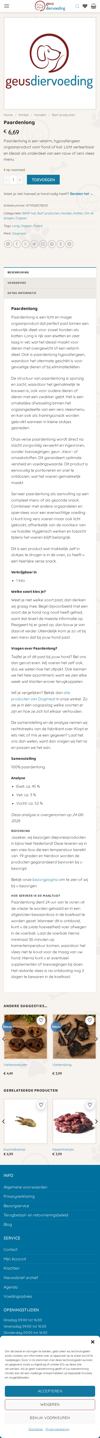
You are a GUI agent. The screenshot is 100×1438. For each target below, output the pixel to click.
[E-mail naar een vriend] (43, 244)
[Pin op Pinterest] (52, 244)
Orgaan (21, 218)
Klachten (11, 1268)
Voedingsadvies (18, 1296)
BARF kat (29, 213)
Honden (40, 115)
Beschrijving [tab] (18, 272)
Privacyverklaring (57, 1429)
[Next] (96, 1048)
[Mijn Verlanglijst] (85, 6)
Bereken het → (81, 194)
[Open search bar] (77, 6)
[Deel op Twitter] (34, 244)
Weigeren (50, 1404)
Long (15, 226)
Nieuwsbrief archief (21, 1277)
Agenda (11, 1287)
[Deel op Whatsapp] (8, 244)
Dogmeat (19, 233)
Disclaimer (36, 1429)
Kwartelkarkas (14, 1149)
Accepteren (50, 1391)
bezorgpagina (45, 879)
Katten (78, 213)
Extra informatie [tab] (22, 293)
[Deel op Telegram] (69, 244)
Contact (10, 1249)
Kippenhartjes (63, 1149)
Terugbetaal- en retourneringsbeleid (36, 1214)
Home (8, 115)
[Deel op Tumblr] (61, 244)
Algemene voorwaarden (25, 1187)
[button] (92, 1341)
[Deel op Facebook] (17, 244)
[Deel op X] (26, 244)
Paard (37, 226)
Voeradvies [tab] (17, 282)
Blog (8, 1224)
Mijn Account (15, 1258)
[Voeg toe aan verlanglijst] (41, 1020)
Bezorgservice (16, 1205)
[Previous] (4, 1048)
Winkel (23, 115)
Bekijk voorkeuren (50, 1417)
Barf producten (63, 115)
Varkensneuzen (15, 1064)
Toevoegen (43, 179)
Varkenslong (61, 1064)
